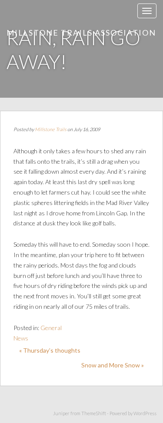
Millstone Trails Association (81, 32)
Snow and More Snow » (112, 365)
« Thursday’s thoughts (49, 350)
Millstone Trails (51, 129)
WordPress (144, 413)
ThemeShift (93, 413)
